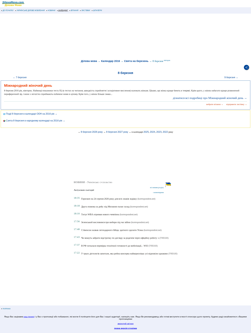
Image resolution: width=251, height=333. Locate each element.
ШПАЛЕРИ (97, 10)
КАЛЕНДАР (63, 10)
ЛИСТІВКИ (85, 10)
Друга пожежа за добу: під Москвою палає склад (105, 206)
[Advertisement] (87, 37)
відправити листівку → (236, 104)
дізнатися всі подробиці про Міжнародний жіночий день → (210, 97)
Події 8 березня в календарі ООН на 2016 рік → (31, 114)
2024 (152, 132)
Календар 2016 (110, 61)
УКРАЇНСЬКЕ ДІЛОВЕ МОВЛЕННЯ (30, 10)
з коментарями (158, 192)
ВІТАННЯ (74, 10)
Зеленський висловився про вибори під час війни (105, 222)
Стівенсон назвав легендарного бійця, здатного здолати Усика (112, 230)
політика (6, 309)
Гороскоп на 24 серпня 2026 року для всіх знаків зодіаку (109, 199)
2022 (165, 132)
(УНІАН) (163, 238)
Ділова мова (89, 61)
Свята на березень (136, 61)
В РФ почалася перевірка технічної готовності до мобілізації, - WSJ (114, 246)
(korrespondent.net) (146, 199)
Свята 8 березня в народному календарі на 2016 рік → (35, 120)
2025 (146, 132)
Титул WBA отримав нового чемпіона (100, 214)
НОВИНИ (51, 10)
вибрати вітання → (214, 104)
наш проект (29, 316)
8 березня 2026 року (92, 132)
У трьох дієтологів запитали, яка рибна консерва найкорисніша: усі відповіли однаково (124, 253)
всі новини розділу (157, 188)
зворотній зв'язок (125, 323)
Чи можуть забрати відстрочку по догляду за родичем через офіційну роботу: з (120, 238)
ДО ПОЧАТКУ (8, 10)
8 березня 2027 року (117, 132)
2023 (159, 132)
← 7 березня (20, 77)
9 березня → (231, 77)
